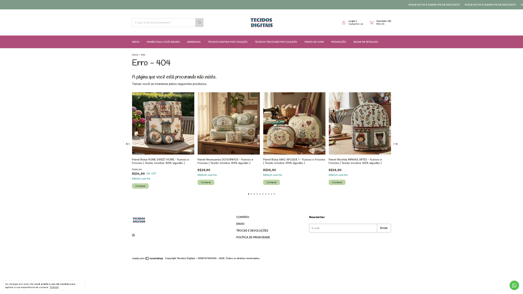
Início (136, 41)
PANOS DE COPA (314, 41)
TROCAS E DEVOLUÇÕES (252, 230)
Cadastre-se (356, 23)
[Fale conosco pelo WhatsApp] (514, 285)
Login (352, 21)
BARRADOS (194, 41)
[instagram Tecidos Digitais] (133, 235)
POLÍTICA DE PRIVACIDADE (253, 237)
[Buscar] (199, 22)
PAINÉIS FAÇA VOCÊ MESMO (163, 41)
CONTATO (242, 217)
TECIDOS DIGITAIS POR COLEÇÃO (228, 41)
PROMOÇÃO (338, 41)
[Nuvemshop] (148, 259)
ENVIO (240, 224)
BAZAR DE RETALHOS (366, 41)
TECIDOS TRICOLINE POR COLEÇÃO (276, 41)
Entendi (54, 287)
